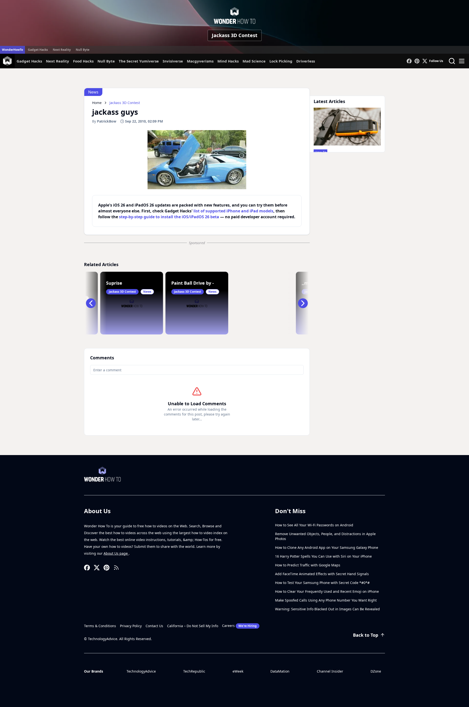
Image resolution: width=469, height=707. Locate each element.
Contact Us (154, 626)
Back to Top (365, 635)
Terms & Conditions (100, 626)
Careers (239, 625)
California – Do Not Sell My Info (192, 626)
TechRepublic (194, 671)
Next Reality (62, 50)
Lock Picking (280, 61)
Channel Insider (330, 671)
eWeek (238, 671)
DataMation (279, 671)
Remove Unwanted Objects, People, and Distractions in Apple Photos (325, 536)
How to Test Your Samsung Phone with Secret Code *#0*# (322, 582)
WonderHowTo (12, 50)
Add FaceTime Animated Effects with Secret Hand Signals (322, 574)
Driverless (305, 61)
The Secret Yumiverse (139, 61)
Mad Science (254, 61)
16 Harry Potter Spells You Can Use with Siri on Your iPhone (323, 556)
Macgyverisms (200, 61)
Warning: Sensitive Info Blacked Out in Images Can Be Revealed (327, 609)
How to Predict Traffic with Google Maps (307, 565)
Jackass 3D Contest (234, 35)
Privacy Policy (131, 626)
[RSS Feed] (116, 568)
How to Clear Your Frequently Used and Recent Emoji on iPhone (327, 591)
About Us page (116, 553)
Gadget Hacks (38, 50)
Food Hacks (83, 61)
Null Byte (82, 50)
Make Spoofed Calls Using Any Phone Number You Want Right (326, 600)
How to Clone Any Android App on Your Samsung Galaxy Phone (326, 547)
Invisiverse (173, 61)
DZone (376, 671)
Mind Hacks (228, 61)
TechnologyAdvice (141, 671)
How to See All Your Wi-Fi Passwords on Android (314, 525)
